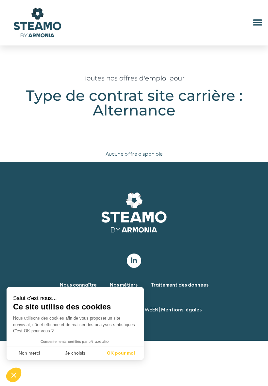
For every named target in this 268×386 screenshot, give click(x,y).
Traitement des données (180, 285)
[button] (257, 22)
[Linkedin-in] (134, 261)
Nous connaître (78, 285)
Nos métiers (124, 285)
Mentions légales (181, 310)
